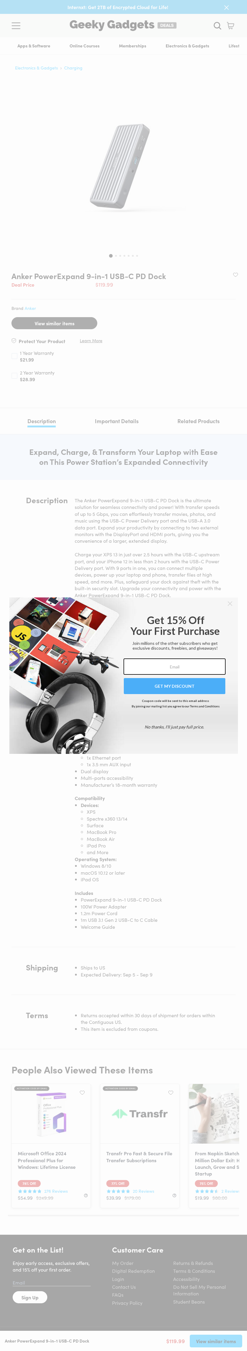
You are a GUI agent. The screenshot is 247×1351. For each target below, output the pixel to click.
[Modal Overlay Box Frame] (123, 675)
